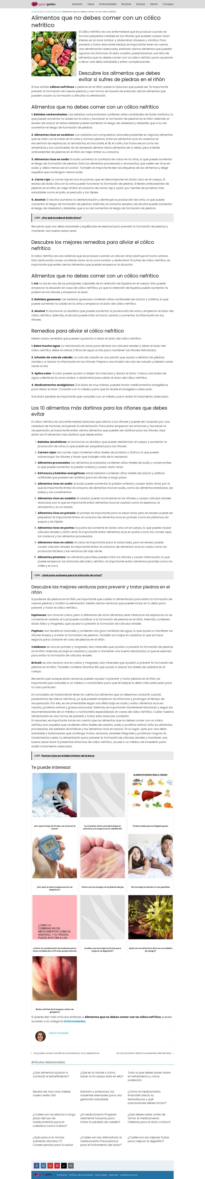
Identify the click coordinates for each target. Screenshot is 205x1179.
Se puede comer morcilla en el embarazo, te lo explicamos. (67, 1053)
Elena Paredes (59, 1033)
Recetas (126, 4)
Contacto (62, 1174)
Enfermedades (107, 4)
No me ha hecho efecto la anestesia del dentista (143, 1053)
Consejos (168, 4)
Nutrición (77, 4)
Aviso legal (101, 1174)
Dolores (140, 4)
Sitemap (113, 1174)
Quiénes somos (128, 1174)
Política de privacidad (81, 1174)
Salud (90, 4)
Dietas (154, 4)
